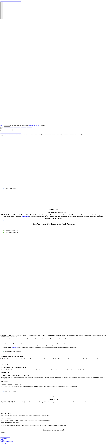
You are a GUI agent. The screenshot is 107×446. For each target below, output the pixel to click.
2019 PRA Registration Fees (26, 127)
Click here (25, 216)
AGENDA (6, 127)
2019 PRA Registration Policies (14, 127)
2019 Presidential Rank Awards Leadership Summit (10, 1)
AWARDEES (30, 125)
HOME (1, 125)
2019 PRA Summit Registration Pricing (8, 444)
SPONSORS (36, 125)
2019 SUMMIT (7, 131)
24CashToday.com (14, 347)
